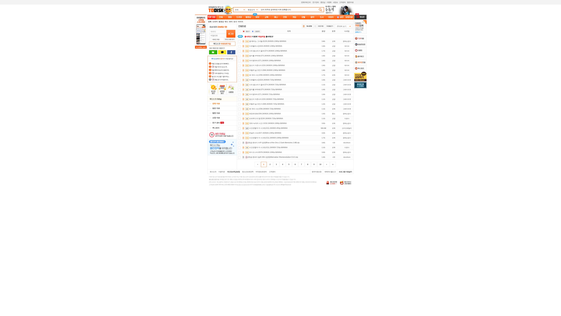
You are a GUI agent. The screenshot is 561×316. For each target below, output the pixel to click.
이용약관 (221, 172)
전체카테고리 (306, 2)
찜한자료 (350, 2)
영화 (210, 22)
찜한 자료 (216, 113)
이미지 (240, 22)
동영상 (221, 22)
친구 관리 (216, 123)
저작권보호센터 (261, 172)
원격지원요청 (316, 172)
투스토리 (215, 128)
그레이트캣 (347, 80)
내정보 (335, 2)
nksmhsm (346, 143)
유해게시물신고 (330, 172)
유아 (231, 22)
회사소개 (213, 172)
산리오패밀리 (347, 128)
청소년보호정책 (247, 172)
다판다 (346, 118)
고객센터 (342, 2)
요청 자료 (216, 118)
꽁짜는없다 (347, 41)
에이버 (346, 46)
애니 (226, 22)
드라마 (215, 22)
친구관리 (315, 2)
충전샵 (322, 2)
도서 (235, 22)
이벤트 (329, 2)
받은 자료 (216, 108)
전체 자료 (216, 104)
